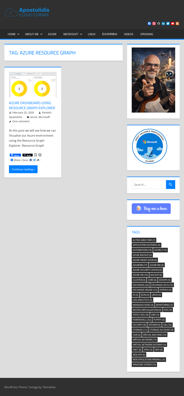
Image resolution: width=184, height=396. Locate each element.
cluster (139, 279)
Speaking (146, 34)
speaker (154, 324)
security (139, 324)
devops (165, 279)
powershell (142, 319)
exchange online (145, 289)
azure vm (140, 274)
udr (137, 334)
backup (156, 274)
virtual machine (154, 334)
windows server (144, 364)
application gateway (146, 244)
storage (140, 329)
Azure (52, 34)
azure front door (145, 260)
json (145, 294)
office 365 (141, 314)
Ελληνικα (109, 34)
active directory (144, 240)
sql (167, 324)
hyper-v (165, 289)
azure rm (157, 265)
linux (156, 294)
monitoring (164, 304)
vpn (148, 349)
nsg (168, 309)
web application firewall (149, 359)
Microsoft (70, 34)
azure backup (142, 255)
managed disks (143, 304)
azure (160, 250)
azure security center (147, 269)
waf (159, 349)
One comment (20, 121)
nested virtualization (147, 309)
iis (135, 294)
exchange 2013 (162, 284)
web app (139, 354)
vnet (137, 349)
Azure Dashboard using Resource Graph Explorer (32, 105)
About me (32, 34)
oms (155, 314)
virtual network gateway (149, 344)
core (152, 279)
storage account (161, 329)
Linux (91, 34)
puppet (159, 319)
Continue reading (22, 169)
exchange (141, 284)
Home (12, 34)
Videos (128, 34)
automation (142, 250)
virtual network (145, 339)
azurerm (140, 265)
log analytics (142, 299)
